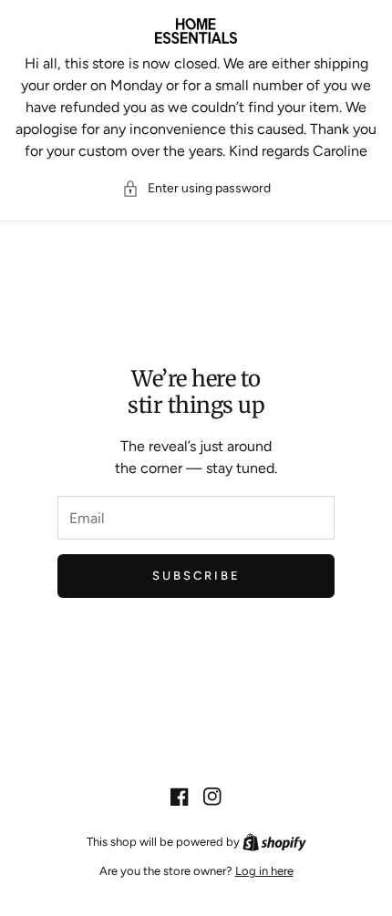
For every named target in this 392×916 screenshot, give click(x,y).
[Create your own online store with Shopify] (274, 842)
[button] (196, 188)
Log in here (264, 871)
